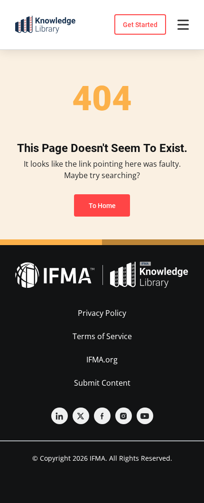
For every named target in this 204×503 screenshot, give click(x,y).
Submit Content (102, 383)
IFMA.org (102, 359)
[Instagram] (123, 416)
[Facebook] (102, 416)
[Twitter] (81, 416)
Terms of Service (102, 336)
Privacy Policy (102, 313)
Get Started (140, 24)
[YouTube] (145, 416)
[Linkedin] (59, 416)
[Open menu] (183, 24)
